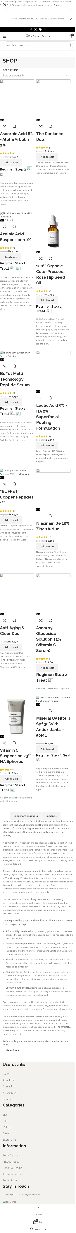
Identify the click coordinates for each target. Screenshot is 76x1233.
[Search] (69, 45)
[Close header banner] (71, 19)
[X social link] (35, 29)
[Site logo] (38, 36)
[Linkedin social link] (45, 29)
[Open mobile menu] (4, 36)
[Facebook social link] (31, 29)
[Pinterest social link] (40, 29)
